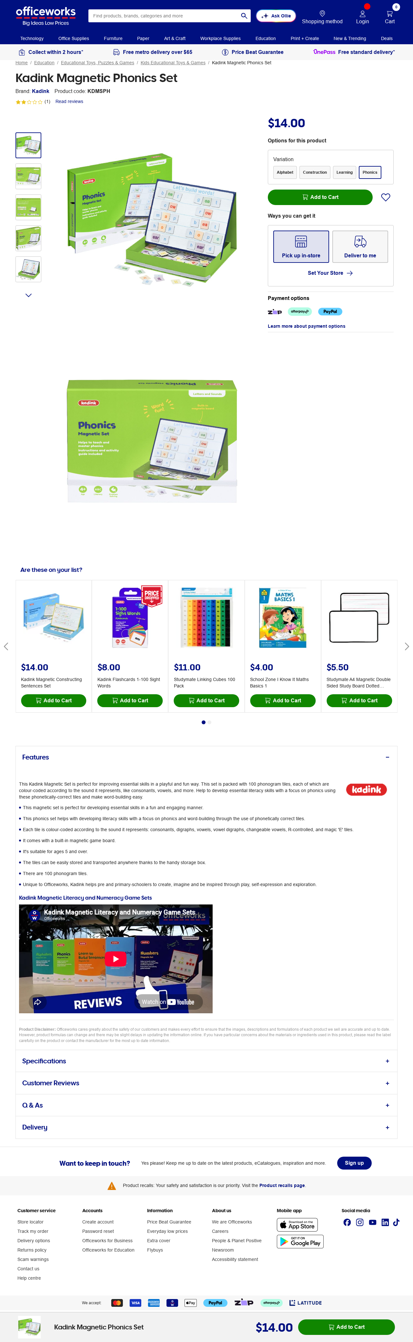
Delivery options (33, 1240)
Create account (98, 1221)
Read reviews (69, 101)
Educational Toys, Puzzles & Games (97, 62)
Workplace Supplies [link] (220, 38)
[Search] (244, 15)
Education (44, 62)
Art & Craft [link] (175, 38)
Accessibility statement (235, 1259)
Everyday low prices (167, 1231)
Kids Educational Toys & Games (173, 62)
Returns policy (31, 1250)
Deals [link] (387, 38)
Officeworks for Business (107, 1240)
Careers (220, 1231)
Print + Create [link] (305, 38)
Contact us (28, 1268)
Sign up (354, 1163)
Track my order (32, 1231)
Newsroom (223, 1250)
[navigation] (32, 38)
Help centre (29, 1278)
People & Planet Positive (237, 1240)
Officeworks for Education (108, 1250)
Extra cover (158, 1240)
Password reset (98, 1231)
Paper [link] (143, 38)
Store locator (30, 1221)
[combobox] (169, 15)
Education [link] (266, 38)
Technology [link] (32, 38)
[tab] (206, 757)
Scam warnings (33, 1259)
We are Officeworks (232, 1221)
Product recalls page (282, 1185)
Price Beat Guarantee (169, 1221)
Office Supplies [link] (73, 38)
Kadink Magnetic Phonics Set (241, 62)
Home (21, 62)
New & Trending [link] (350, 38)
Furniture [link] (113, 38)
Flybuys (155, 1250)
